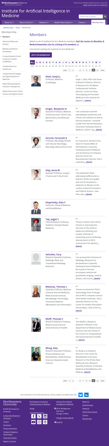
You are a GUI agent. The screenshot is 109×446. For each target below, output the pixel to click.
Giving (32, 408)
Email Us (59, 422)
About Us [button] (8, 22)
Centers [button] (81, 22)
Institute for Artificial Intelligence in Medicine (36, 13)
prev (65, 70)
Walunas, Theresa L (56, 286)
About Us (85, 402)
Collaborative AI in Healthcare (9, 67)
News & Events (87, 405)
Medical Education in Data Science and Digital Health (13, 92)
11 (97, 70)
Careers (6, 422)
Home (18, 28)
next (102, 70)
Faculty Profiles (100, 5)
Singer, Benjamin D (56, 108)
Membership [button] (97, 22)
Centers (85, 415)
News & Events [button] (26, 22)
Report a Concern (9, 441)
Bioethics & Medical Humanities (10, 50)
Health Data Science (89, 412)
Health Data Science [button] (62, 22)
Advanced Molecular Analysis (10, 42)
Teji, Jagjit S (52, 219)
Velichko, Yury (53, 254)
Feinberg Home (8, 28)
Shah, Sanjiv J (53, 76)
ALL (32, 62)
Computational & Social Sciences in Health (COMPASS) (12, 59)
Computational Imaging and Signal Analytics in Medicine (12, 76)
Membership (87, 419)
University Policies (10, 438)
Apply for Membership (40, 55)
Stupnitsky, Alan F (55, 202)
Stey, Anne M (53, 170)
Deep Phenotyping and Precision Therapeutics (11, 85)
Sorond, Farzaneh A (56, 137)
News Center (88, 5)
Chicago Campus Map (64, 418)
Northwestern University (99, 3)
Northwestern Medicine (82, 3)
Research (85, 408)
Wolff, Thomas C (54, 318)
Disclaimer (7, 425)
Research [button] (43, 22)
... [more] (87, 100)
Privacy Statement (10, 428)
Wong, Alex (52, 348)
